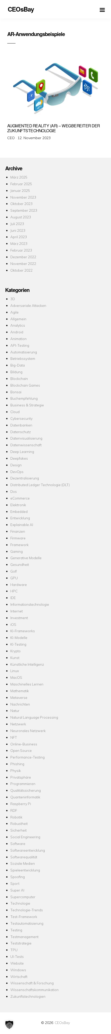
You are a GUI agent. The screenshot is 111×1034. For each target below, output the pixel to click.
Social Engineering (25, 837)
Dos (13, 491)
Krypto (15, 651)
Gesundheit (19, 564)
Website (17, 963)
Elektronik (18, 505)
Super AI (17, 890)
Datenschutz (20, 432)
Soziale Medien (22, 863)
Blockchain (19, 378)
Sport (14, 883)
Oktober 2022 (21, 270)
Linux (14, 670)
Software (17, 843)
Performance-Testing (27, 757)
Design (16, 465)
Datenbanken (21, 425)
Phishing (17, 764)
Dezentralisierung (24, 478)
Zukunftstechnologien (27, 996)
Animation (18, 338)
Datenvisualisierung (26, 438)
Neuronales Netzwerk (28, 730)
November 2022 (23, 263)
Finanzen (17, 531)
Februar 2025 (21, 184)
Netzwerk (18, 724)
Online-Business (23, 744)
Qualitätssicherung (25, 790)
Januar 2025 (20, 190)
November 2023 (23, 197)
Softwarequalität (23, 857)
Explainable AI (21, 524)
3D (12, 299)
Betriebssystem (22, 358)
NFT (13, 737)
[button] (9, 1024)
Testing (16, 930)
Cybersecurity (21, 418)
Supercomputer (22, 897)
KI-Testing (18, 644)
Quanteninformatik (25, 797)
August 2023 (20, 217)
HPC (14, 591)
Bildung (16, 372)
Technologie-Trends (26, 910)
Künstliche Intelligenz (27, 664)
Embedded (19, 511)
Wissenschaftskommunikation (34, 989)
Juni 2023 (17, 230)
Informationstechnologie (29, 604)
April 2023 (18, 237)
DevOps (16, 471)
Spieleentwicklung (25, 870)
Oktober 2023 (21, 203)
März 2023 (18, 243)
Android (16, 332)
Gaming (16, 551)
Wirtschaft (18, 976)
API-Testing (19, 345)
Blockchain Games (25, 385)
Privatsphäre (20, 777)
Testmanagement (24, 936)
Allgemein (18, 319)
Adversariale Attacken (28, 305)
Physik (15, 770)
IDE (13, 597)
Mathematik (19, 691)
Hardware (18, 584)
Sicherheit (18, 830)
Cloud (15, 411)
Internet (16, 611)
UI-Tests (17, 956)
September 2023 (23, 210)
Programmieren (22, 783)
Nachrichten (20, 704)
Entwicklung (20, 518)
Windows (18, 970)
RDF (13, 810)
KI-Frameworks (22, 631)
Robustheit (19, 823)
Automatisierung (23, 352)
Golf (13, 571)
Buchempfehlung (24, 398)
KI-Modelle (18, 637)
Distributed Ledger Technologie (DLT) (40, 485)
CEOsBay (62, 1022)
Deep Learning (22, 451)
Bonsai (15, 392)
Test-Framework (23, 916)
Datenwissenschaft (26, 445)
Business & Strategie (27, 405)
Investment (19, 618)
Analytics (17, 325)
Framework (19, 544)
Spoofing (17, 877)
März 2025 (18, 177)
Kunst (14, 657)
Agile (14, 312)
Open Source (21, 750)
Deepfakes (19, 458)
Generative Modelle (26, 558)
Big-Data (17, 365)
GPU (14, 578)
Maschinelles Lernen (26, 684)
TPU (14, 950)
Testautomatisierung (26, 923)
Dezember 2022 (23, 257)
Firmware (18, 538)
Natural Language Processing (34, 717)
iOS (13, 624)
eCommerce (20, 498)
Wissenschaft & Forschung (32, 983)
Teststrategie (20, 943)
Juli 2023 (17, 223)
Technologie (20, 903)
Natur (14, 710)
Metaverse (18, 697)
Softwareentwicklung (27, 850)
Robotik (16, 817)
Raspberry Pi (20, 803)
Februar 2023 (21, 250)
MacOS (16, 677)
